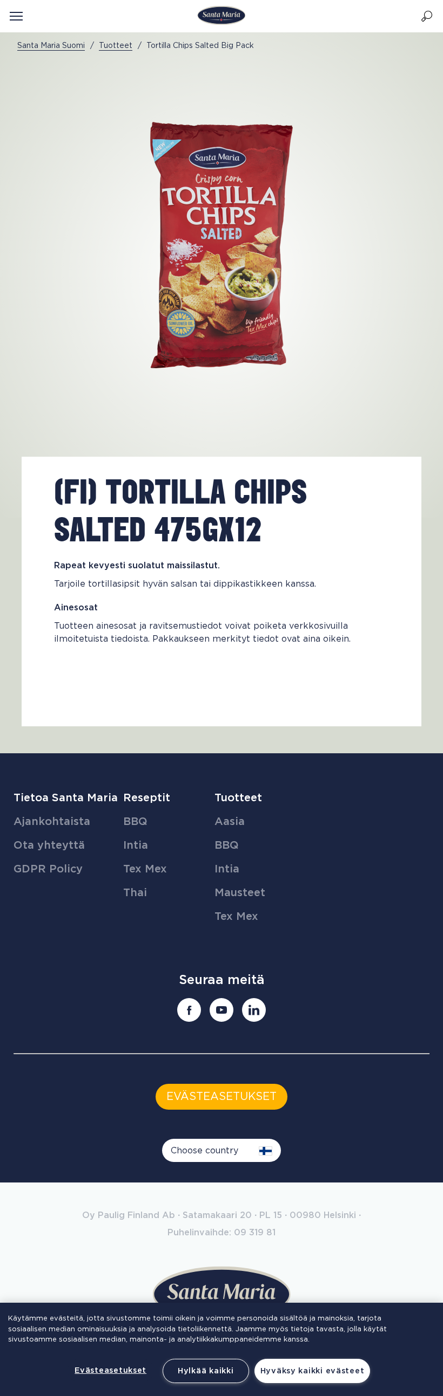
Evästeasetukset (110, 1370)
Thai (135, 893)
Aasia (229, 821)
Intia (135, 845)
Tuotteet (238, 798)
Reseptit (146, 798)
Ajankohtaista (52, 821)
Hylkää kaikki (205, 1371)
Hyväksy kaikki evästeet (312, 1371)
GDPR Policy (48, 869)
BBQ (135, 821)
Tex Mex (145, 869)
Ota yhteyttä (49, 845)
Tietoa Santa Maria (66, 798)
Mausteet (239, 893)
